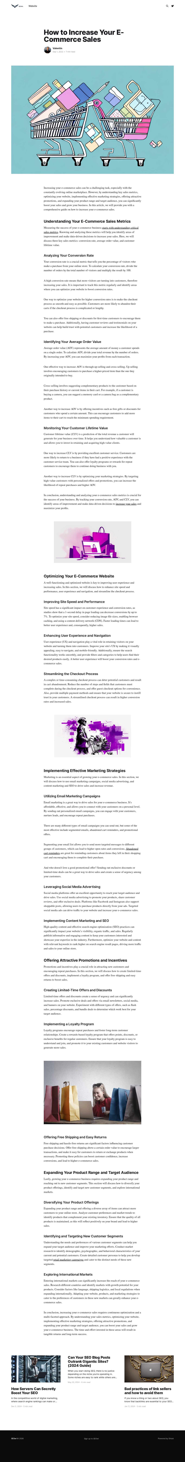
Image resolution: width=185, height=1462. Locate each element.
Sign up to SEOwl (91, 1439)
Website (33, 6)
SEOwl (14, 1438)
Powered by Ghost (166, 1438)
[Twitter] (172, 6)
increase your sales (126, 504)
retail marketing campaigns (68, 1259)
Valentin (57, 48)
